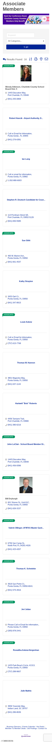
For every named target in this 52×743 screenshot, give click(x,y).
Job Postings (32, 728)
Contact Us (42, 728)
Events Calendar (28, 727)
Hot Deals (40, 727)
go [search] (27, 47)
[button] (4, 59)
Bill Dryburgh (11, 499)
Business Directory (14, 727)
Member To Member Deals (15, 728)
